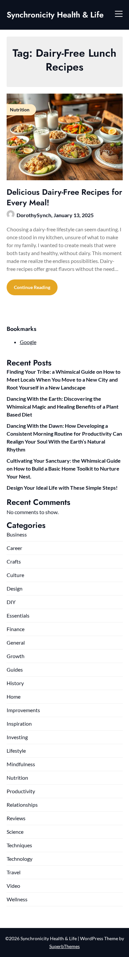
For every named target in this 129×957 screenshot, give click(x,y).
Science (15, 831)
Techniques (19, 845)
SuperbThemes (64, 946)
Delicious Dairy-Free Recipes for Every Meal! (64, 197)
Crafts (14, 561)
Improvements (23, 710)
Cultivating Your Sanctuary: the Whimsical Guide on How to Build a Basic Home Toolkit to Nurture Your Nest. (64, 468)
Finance (15, 629)
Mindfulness (21, 764)
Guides (15, 669)
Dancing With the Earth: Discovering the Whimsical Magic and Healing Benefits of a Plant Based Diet (62, 406)
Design (14, 588)
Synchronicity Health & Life (55, 15)
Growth (15, 656)
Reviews (16, 818)
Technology (19, 859)
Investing (17, 737)
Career (14, 548)
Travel (14, 872)
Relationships (22, 804)
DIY (11, 602)
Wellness (17, 899)
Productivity (21, 791)
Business (17, 534)
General (16, 642)
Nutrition (17, 777)
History (15, 683)
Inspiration (19, 723)
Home (14, 696)
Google (28, 342)
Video (13, 886)
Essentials (18, 615)
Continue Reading (32, 287)
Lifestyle (16, 750)
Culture (15, 575)
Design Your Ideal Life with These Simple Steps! (62, 487)
